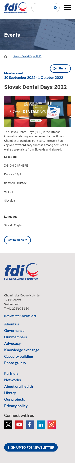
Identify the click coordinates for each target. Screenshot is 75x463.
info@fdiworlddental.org (20, 315)
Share (62, 68)
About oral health (18, 386)
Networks (12, 380)
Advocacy (12, 343)
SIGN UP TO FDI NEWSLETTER (31, 447)
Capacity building (18, 356)
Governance (14, 330)
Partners (11, 373)
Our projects (14, 399)
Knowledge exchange (21, 350)
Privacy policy (16, 405)
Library (10, 392)
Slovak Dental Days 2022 (27, 56)
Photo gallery (15, 362)
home (5, 56)
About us (11, 324)
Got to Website (17, 240)
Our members (15, 337)
